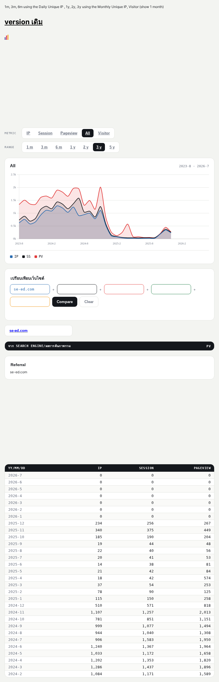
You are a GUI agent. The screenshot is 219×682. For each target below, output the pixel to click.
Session (45, 133)
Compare (65, 302)
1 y (72, 147)
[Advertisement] (109, 82)
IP (28, 133)
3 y (99, 147)
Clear (89, 302)
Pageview (68, 133)
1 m (30, 147)
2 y (85, 147)
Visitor (104, 133)
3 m (44, 147)
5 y (112, 147)
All (87, 133)
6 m (59, 147)
